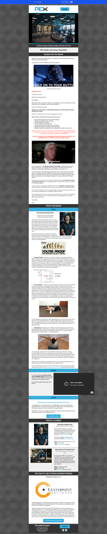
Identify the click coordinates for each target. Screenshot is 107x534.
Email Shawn (60, 444)
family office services (68, 516)
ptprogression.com (69, 438)
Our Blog (65, 9)
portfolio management (55, 514)
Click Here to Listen (53, 416)
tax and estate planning (61, 515)
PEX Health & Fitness (42, 525)
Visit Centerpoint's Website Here (53, 520)
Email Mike (60, 469)
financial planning (69, 514)
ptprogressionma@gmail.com (53, 367)
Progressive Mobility (64, 434)
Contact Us (65, 526)
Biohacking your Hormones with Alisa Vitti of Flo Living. (53, 402)
